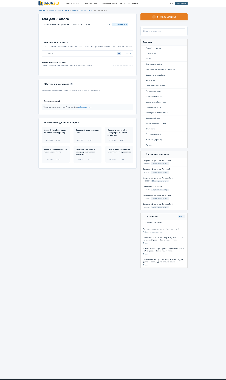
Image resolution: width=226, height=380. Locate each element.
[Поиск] (160, 3)
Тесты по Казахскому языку (82, 10)
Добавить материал (166, 17)
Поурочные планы (90, 3)
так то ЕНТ (42, 10)
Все (181, 216)
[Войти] (165, 3)
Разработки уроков (71, 3)
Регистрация (181, 3)
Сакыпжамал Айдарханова (56, 24)
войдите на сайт (84, 107)
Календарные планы (108, 3)
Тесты (122, 3)
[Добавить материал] (156, 3)
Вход (171, 3)
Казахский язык (121, 24)
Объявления (133, 3)
